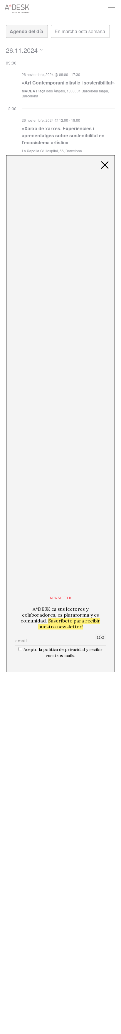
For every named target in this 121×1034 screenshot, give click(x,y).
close (105, 165)
